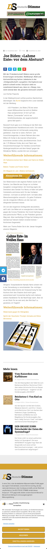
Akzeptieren (23, 529)
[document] (23, 274)
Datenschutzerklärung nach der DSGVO (20, 546)
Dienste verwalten (8, 523)
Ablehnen (23, 535)
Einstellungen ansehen (23, 541)
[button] (44, 504)
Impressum (37, 546)
